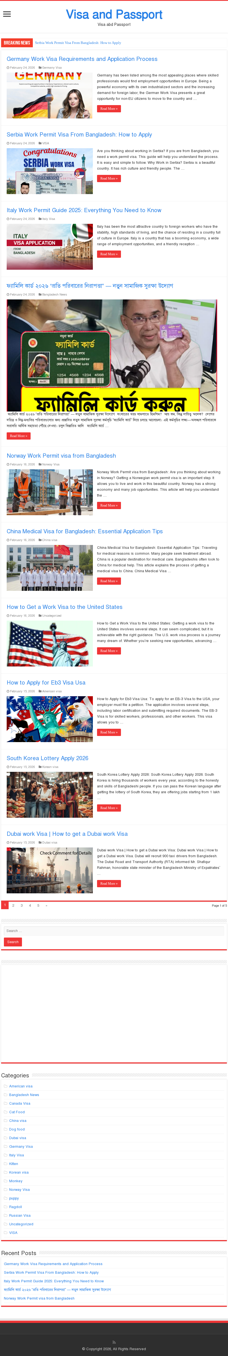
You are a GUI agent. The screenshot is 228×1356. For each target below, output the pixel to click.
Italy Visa (48, 219)
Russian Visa (20, 1215)
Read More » (109, 109)
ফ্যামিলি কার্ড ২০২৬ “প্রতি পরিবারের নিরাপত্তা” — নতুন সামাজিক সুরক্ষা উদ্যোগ (90, 285)
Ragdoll (15, 1207)
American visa (52, 691)
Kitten (13, 1164)
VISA (45, 143)
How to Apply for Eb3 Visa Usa (46, 682)
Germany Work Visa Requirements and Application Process (82, 59)
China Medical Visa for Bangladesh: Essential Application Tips (85, 531)
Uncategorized (51, 616)
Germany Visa (52, 68)
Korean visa (50, 767)
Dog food (17, 1129)
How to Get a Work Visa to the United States (65, 607)
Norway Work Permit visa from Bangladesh (61, 455)
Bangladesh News (54, 294)
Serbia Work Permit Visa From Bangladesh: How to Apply (78, 43)
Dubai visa (49, 842)
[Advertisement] (114, 1016)
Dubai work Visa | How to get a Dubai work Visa (67, 834)
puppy (14, 1198)
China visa (49, 540)
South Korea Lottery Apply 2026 (47, 758)
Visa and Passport (114, 14)
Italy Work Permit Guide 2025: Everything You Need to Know (84, 210)
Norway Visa (51, 464)
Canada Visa (19, 1103)
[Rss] (114, 1342)
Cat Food (17, 1112)
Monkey (16, 1181)
